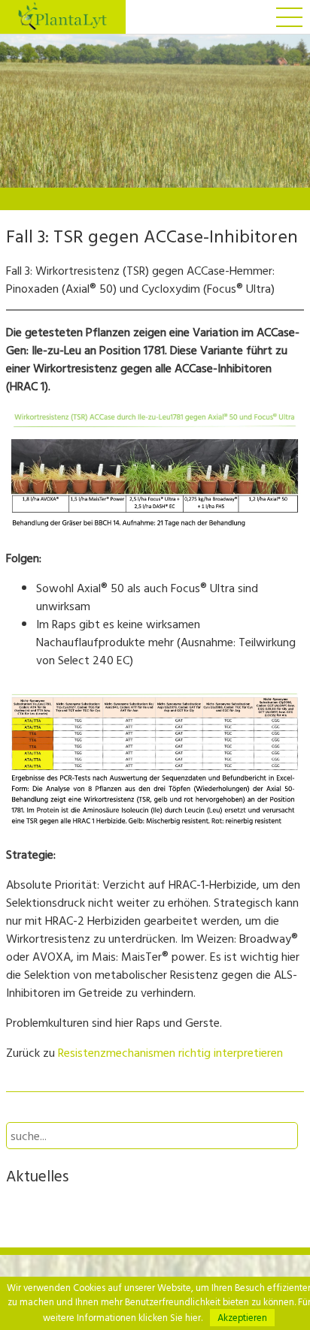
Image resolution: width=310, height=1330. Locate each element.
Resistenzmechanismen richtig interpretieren (170, 1052)
